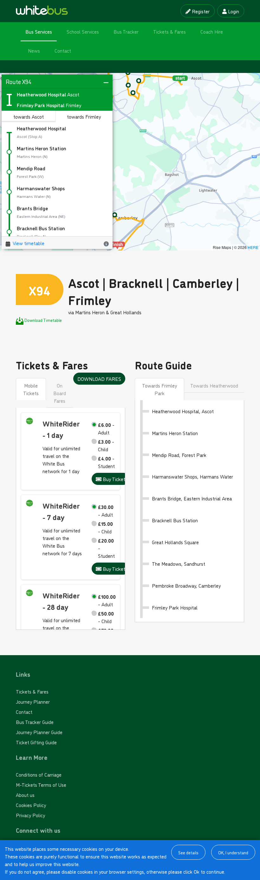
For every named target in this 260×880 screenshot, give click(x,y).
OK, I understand (233, 852)
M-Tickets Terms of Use (41, 784)
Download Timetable (43, 320)
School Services (83, 31)
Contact (63, 50)
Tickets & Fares (169, 31)
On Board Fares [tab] (59, 393)
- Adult (106, 428)
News (34, 50)
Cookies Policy (31, 804)
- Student (106, 462)
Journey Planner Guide (39, 731)
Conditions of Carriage (39, 774)
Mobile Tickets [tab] (31, 389)
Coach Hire (211, 31)
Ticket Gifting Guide (36, 742)
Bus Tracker (126, 31)
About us (25, 794)
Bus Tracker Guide (35, 721)
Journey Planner (33, 701)
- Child (106, 445)
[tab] (159, 389)
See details (188, 852)
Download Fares (99, 378)
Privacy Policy (30, 815)
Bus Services (38, 31)
